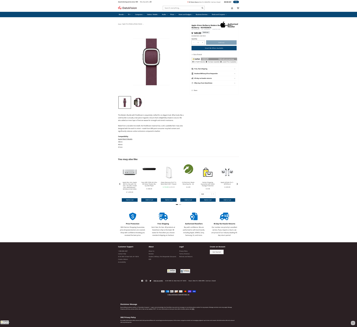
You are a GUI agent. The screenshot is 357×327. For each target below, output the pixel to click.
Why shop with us (145, 2)
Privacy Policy (183, 251)
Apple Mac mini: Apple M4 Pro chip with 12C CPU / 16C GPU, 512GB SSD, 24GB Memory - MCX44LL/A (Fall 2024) (130, 186)
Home (119, 24)
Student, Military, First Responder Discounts (162, 256)
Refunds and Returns (186, 256)
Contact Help (122, 254)
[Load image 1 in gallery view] (125, 102)
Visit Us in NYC (158, 281)
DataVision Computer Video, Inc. (180, 294)
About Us (151, 251)
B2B (150, 259)
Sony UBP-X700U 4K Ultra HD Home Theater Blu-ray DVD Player (149, 184)
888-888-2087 (227, 2)
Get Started (217, 252)
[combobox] (184, 8)
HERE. (193, 309)
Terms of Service (184, 254)
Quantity (194, 39)
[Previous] (120, 184)
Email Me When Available (214, 48)
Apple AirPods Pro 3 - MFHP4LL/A (227, 183)
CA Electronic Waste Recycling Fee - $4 (188, 183)
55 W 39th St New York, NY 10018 (128, 256)
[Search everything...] (202, 8)
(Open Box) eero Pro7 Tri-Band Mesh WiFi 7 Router (169, 183)
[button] (5, 322)
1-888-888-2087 (123, 251)
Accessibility (122, 262)
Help (236, 2)
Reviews (151, 254)
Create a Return (123, 259)
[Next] (237, 184)
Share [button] (195, 90)
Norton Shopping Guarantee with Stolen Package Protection (208, 184)
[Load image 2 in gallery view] (138, 102)
